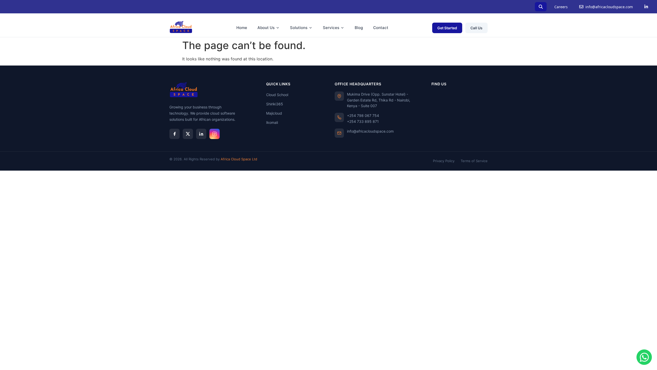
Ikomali (272, 122)
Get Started (447, 28)
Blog (359, 27)
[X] (188, 134)
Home (241, 27)
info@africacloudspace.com (609, 6)
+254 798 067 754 (363, 115)
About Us (266, 27)
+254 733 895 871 (363, 121)
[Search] (541, 6)
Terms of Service (474, 161)
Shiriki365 (274, 104)
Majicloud (274, 113)
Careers (561, 6)
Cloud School (277, 94)
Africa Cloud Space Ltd (239, 159)
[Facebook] (174, 134)
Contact (380, 27)
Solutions (298, 27)
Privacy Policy (444, 161)
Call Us (476, 28)
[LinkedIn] (646, 6)
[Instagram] (214, 134)
